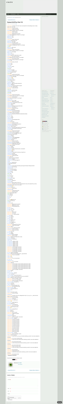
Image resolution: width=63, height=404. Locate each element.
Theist (51, 101)
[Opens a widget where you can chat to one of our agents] (59, 402)
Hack (50, 97)
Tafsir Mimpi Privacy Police (45, 94)
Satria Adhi (19, 362)
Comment (9, 379)
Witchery (51, 106)
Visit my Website (20, 364)
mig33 (14, 17)
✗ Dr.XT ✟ (9, 2)
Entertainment (53, 94)
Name (9, 388)
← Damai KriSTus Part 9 (11, 19)
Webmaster (51, 104)
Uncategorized (52, 103)
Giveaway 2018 (44, 104)
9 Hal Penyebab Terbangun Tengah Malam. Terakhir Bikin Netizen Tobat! (45, 113)
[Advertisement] (40, 6)
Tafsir (51, 100)
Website (9, 393)
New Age (52, 107)
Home (11, 17)
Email (9, 391)
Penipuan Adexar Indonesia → (34, 19)
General (51, 93)
